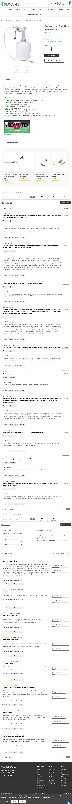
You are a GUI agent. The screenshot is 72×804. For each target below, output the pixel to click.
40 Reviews (18, 192)
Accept (22, 801)
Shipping (51, 778)
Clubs (3, 9)
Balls (41, 9)
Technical (60, 9)
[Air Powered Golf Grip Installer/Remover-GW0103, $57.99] (11, 162)
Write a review (48, 41)
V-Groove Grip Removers (24, 175)
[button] (36, 80)
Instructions (7, 134)
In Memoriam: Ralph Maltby (36, 14)
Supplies (33, 9)
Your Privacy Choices (37, 793)
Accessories (50, 9)
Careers (63, 771)
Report (22, 237)
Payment (51, 782)
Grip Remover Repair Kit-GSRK (58, 175)
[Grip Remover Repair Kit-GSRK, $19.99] (59, 162)
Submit (50, 4)
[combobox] (37, 4)
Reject (14, 801)
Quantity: (47, 45)
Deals (68, 9)
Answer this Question (9, 221)
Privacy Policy (67, 793)
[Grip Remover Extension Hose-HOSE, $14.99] (43, 162)
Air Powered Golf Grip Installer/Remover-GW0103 (10, 177)
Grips (10, 9)
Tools (25, 9)
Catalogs (63, 773)
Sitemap (63, 782)
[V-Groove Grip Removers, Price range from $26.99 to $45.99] (27, 162)
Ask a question (58, 41)
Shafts (18, 9)
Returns (51, 780)
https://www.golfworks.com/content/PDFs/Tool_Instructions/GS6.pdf (23, 333)
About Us (63, 769)
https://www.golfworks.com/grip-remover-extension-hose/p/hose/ (23, 232)
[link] (6, 192)
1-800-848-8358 (7, 776)
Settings (6, 801)
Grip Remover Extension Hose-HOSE (42, 175)
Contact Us (52, 773)
